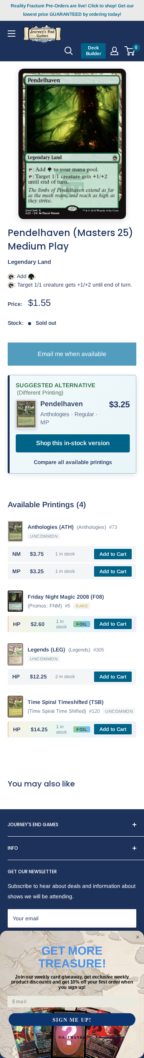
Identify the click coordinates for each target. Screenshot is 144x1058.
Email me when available (72, 354)
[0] (130, 51)
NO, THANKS (72, 1037)
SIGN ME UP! (72, 1020)
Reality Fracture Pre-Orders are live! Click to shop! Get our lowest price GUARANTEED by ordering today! (72, 10)
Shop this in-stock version (72, 443)
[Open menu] (11, 33)
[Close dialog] (137, 937)
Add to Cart (112, 554)
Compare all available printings (73, 462)
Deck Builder (93, 50)
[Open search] (69, 51)
